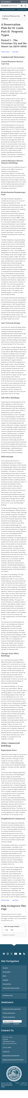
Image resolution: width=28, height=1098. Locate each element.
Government (6, 972)
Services (5, 968)
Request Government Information (13, 1059)
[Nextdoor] (20, 954)
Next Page (15, 51)
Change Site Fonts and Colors (12, 1009)
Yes (7, 930)
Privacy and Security (9, 1013)
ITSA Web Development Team (7, 1084)
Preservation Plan (21, 9)
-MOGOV (9, 6)
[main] (14, 476)
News (4, 976)
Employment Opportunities (11, 988)
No (12, 930)
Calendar (5, 980)
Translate (16, 1023)
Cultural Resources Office (8, 9)
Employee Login (8, 995)
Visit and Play (7, 984)
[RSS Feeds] (24, 954)
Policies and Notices (9, 1017)
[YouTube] (15, 954)
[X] (11, 954)
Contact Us (6, 1051)
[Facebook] (4, 954)
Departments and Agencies (11, 1055)
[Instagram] (8, 954)
